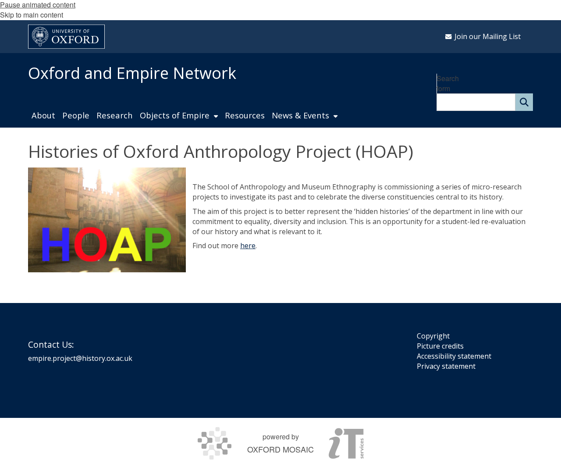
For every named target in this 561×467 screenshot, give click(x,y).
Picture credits (440, 346)
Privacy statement (446, 366)
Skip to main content (31, 15)
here (248, 245)
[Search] (524, 102)
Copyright (433, 336)
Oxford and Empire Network (132, 73)
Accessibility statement (454, 356)
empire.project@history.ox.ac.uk (80, 358)
